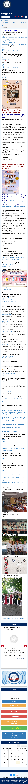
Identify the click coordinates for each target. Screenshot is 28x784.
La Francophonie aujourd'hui (9, 363)
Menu (26, 17)
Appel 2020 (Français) (7, 298)
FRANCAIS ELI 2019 (7, 391)
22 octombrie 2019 (7, 331)
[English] (18, 17)
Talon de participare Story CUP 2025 (11, 51)
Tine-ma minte (15, 698)
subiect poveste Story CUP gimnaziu (13, 207)
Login (14, 701)
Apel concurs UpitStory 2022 (11, 259)
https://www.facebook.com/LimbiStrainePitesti (14, 36)
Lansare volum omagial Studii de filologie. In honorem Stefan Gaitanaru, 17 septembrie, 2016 (13, 479)
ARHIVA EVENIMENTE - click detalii (13, 618)
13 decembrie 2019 (7, 314)
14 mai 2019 (5, 338)
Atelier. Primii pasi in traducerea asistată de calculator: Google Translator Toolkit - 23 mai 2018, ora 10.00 (14, 419)
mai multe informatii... (21, 658)
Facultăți (6, 20)
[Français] (22, 17)
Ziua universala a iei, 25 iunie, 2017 (11, 474)
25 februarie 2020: (6, 308)
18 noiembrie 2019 (6, 321)
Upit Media (5, 684)
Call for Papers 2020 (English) (9, 301)
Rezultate (8, 61)
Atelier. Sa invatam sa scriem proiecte (13, 424)
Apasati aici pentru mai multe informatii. (15, 783)
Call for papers (6, 440)
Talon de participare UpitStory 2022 (13, 257)
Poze (3, 458)
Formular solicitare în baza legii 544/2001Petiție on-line (14, 735)
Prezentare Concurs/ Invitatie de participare (13, 398)
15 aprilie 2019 (5, 344)
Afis (3, 47)
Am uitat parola (14, 705)
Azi (18, 745)
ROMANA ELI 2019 (6, 390)
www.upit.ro (8, 131)
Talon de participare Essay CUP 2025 (11, 67)
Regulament (5, 49)
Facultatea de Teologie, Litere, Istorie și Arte (14, 22)
